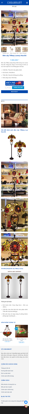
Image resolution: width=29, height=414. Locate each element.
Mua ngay (14, 91)
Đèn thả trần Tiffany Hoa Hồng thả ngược (7, 339)
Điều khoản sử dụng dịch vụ (8, 384)
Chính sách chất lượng (7, 389)
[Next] (25, 28)
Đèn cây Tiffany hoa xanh (21, 339)
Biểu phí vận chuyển (6, 387)
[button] (2, 2)
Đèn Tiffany (23, 53)
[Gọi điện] (26, 406)
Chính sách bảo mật (6, 392)
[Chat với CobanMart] (26, 402)
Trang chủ (5, 53)
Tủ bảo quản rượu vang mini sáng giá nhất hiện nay (13, 402)
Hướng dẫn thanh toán (7, 370)
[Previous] (3, 28)
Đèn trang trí (14, 53)
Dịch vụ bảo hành (5, 373)
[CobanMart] (14, 2)
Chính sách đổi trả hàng (7, 376)
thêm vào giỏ (18, 87)
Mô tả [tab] (2, 101)
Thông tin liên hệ (5, 368)
